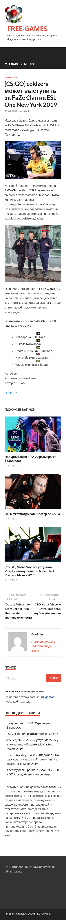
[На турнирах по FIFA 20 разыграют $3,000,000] (33, 452)
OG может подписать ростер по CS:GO (33, 514)
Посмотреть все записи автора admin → (43, 646)
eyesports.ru (12, 392)
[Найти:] (33, 678)
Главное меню (21, 64)
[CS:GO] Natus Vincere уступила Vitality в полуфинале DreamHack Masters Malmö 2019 (30, 571)
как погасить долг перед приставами (24, 691)
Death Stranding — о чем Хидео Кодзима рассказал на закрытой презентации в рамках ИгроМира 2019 (32, 759)
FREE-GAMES (27, 28)
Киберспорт (12, 77)
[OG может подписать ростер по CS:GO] (33, 509)
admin (26, 111)
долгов (49, 697)
